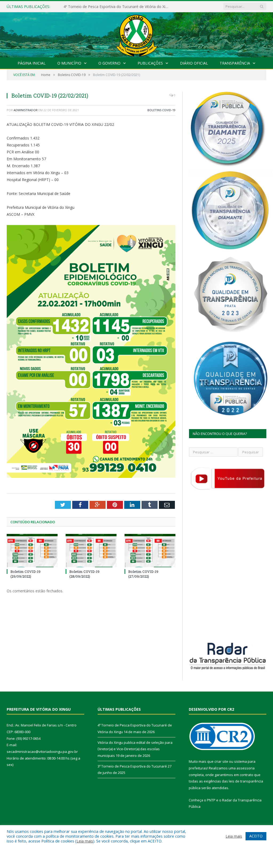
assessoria (245, 768)
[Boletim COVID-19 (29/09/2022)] (32, 550)
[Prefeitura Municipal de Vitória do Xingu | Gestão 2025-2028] (136, 33)
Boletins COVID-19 (161, 110)
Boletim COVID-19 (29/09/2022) (25, 574)
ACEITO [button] (256, 835)
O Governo (109, 63)
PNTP (211, 800)
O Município (69, 63)
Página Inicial (32, 63)
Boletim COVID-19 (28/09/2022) (84, 574)
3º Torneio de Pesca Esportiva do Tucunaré (132, 766)
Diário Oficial (194, 63)
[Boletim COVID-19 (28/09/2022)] (91, 550)
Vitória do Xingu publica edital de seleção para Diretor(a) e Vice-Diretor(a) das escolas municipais (118, 6)
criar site (221, 761)
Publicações (150, 63)
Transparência (235, 63)
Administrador (26, 110)
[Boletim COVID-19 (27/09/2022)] (150, 550)
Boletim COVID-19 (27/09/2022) (143, 574)
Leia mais (85, 840)
